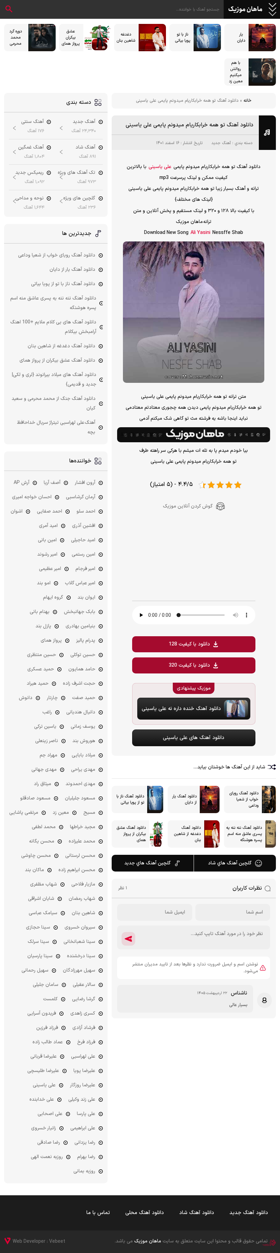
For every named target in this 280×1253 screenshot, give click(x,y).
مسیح (89, 812)
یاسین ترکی (45, 726)
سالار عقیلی (84, 984)
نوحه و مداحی (29, 198)
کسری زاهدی (82, 1013)
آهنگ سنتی (32, 121)
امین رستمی (83, 554)
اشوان (17, 511)
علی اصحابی (50, 1113)
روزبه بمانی (84, 1171)
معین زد (61, 812)
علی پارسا (86, 1113)
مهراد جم (48, 755)
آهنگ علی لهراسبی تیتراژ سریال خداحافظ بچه (56, 427)
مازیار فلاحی (83, 884)
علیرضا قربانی (43, 1056)
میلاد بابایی (83, 755)
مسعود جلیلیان (80, 798)
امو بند (44, 583)
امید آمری (48, 525)
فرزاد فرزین (47, 1027)
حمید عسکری (40, 669)
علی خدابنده (41, 1099)
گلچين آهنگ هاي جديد (147, 863)
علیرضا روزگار (82, 1085)
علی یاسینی (160, 166)
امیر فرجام (85, 568)
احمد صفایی (49, 511)
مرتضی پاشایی (23, 812)
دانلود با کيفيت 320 (189, 665)
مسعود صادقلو (35, 798)
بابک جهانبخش (79, 611)
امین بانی (47, 540)
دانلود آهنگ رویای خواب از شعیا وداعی (56, 255)
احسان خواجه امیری (32, 497)
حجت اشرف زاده (79, 683)
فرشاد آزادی (83, 1027)
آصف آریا (52, 482)
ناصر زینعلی (46, 740)
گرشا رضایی (83, 999)
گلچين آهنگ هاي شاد (230, 863)
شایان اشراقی (41, 898)
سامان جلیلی (45, 984)
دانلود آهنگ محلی (144, 1213)
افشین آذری (83, 525)
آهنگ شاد (85, 147)
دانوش (25, 697)
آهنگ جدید (221, 143)
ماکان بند (34, 870)
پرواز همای (51, 640)
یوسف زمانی (83, 726)
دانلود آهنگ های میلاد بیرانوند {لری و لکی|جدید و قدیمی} (54, 379)
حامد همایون (81, 669)
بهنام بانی (40, 611)
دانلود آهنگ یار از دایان (72, 269)
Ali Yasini (200, 232)
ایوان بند (86, 597)
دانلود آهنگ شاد (196, 1213)
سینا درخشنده (81, 956)
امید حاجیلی (83, 540)
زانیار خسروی (43, 1128)
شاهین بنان (83, 913)
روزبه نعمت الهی (47, 1156)
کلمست (50, 999)
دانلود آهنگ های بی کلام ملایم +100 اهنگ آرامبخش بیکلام (53, 327)
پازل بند (43, 626)
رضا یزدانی (84, 1142)
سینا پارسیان (40, 956)
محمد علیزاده (82, 841)
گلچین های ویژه (79, 198)
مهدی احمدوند (80, 784)
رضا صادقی (48, 1142)
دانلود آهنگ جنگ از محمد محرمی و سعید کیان (54, 403)
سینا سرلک (38, 941)
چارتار (52, 697)
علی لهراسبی (83, 1056)
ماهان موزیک (245, 9)
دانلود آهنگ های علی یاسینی (193, 738)
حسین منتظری (41, 654)
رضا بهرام (86, 1156)
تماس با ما (98, 1213)
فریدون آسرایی (41, 1013)
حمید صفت (83, 697)
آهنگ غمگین (31, 147)
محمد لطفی (44, 827)
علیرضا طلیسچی (43, 1070)
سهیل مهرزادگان (79, 970)
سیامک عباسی (43, 913)
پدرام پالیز (85, 640)
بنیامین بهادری (80, 626)
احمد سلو (85, 511)
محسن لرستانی (80, 855)
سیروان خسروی (80, 927)
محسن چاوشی (36, 855)
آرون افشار (85, 482)
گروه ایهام (53, 597)
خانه (247, 100)
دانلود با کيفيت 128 (189, 644)
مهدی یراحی (83, 769)
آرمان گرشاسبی (80, 497)
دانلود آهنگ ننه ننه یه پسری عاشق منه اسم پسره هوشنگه (53, 303)
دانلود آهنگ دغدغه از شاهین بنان (61, 346)
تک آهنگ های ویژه (76, 172)
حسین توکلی (82, 654)
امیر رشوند (47, 554)
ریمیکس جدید (29, 172)
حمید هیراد (37, 683)
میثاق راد (42, 784)
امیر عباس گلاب (80, 583)
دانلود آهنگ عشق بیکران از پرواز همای (57, 360)
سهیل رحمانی (35, 970)
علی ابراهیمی (82, 1128)
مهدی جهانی (44, 769)
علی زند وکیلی (81, 1099)
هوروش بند (83, 740)
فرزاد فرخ (86, 1042)
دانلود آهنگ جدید (248, 1213)
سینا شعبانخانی (79, 941)
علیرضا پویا (84, 1070)
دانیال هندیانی (80, 712)
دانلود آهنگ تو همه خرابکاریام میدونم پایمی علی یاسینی (189, 125)
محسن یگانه (41, 841)
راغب (47, 712)
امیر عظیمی (50, 568)
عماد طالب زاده (47, 1042)
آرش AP (21, 482)
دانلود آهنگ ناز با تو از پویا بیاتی (63, 284)
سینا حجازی (38, 927)
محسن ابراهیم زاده (76, 870)
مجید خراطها (82, 827)
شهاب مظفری (43, 884)
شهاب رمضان (82, 898)
